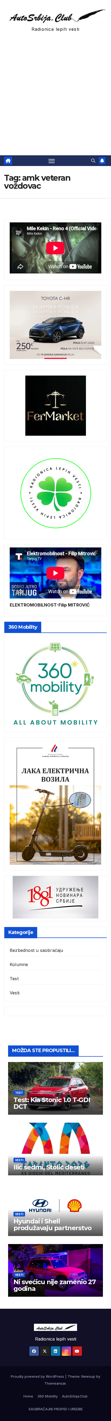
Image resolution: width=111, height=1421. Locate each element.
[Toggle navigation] (52, 160)
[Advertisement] (55, 98)
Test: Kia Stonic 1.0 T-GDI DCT (51, 1103)
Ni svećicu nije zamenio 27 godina (54, 1285)
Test (14, 978)
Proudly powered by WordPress (38, 1376)
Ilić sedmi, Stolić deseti (49, 1167)
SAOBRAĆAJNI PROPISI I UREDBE (56, 1409)
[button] (93, 160)
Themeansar (55, 1383)
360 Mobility (47, 1396)
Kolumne (19, 964)
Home (28, 1396)
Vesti (14, 992)
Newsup (88, 1376)
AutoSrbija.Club (75, 1396)
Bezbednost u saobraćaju (36, 950)
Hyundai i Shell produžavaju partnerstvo (52, 1224)
